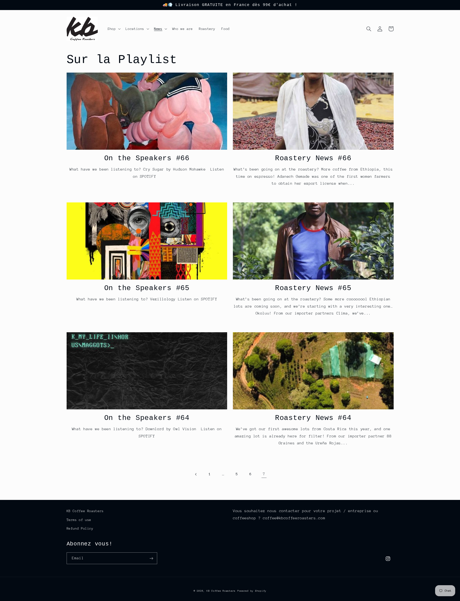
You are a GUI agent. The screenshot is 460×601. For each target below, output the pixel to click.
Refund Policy (80, 528)
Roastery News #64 (313, 418)
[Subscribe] (151, 558)
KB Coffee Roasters (85, 511)
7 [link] (264, 474)
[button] (113, 28)
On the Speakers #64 (147, 418)
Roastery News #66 (313, 158)
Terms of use (79, 520)
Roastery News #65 (313, 288)
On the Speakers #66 (147, 158)
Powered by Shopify (251, 591)
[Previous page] (195, 474)
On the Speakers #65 (147, 288)
